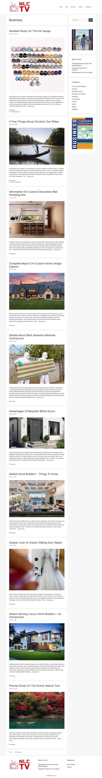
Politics (81, 7)
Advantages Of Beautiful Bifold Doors (32, 411)
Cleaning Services (77, 91)
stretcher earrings (15, 111)
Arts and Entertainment (79, 86)
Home (60, 7)
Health (74, 104)
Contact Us (88, 7)
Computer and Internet (78, 94)
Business (13, 110)
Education (75, 96)
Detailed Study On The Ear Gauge (29, 31)
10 (16, 752)
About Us (73, 7)
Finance (74, 101)
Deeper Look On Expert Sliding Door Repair (35, 542)
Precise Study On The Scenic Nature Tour (34, 685)
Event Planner (76, 99)
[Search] (91, 20)
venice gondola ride (16, 181)
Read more (30, 106)
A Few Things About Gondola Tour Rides (34, 121)
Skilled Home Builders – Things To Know (33, 473)
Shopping (75, 109)
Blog (66, 7)
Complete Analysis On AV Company (48, 769)
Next (19, 752)
